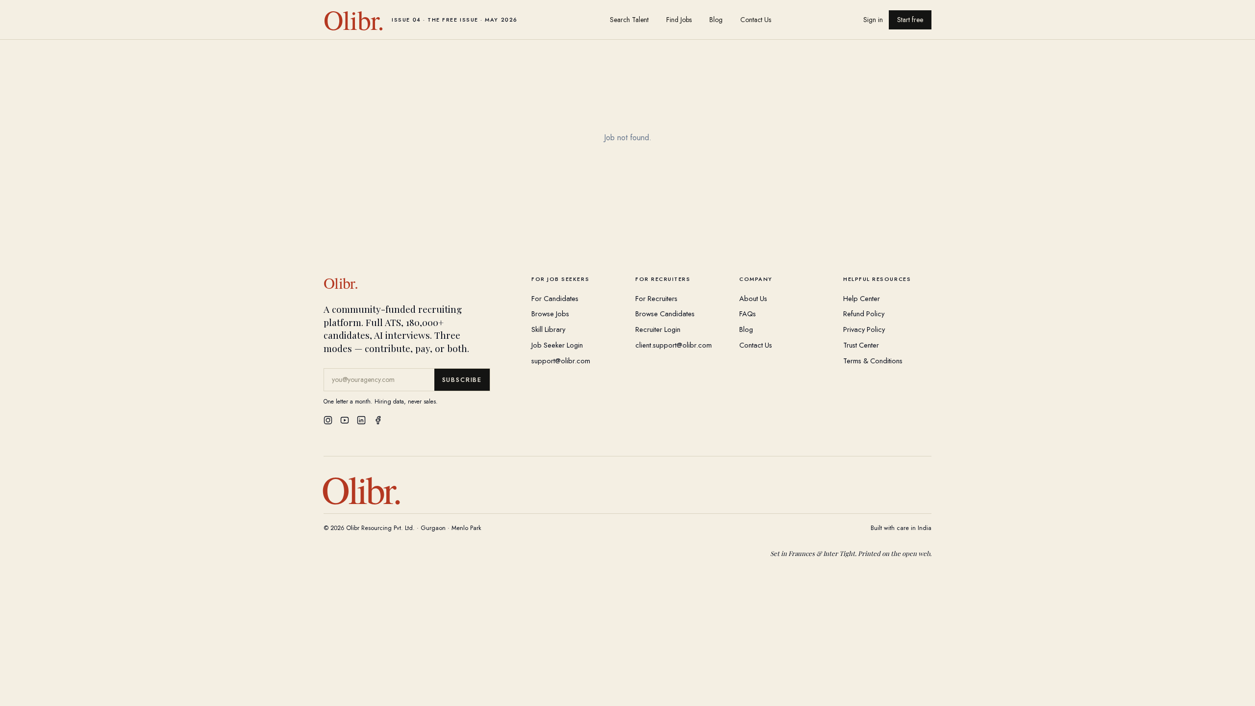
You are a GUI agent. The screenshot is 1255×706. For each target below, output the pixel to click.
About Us (753, 298)
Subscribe (462, 379)
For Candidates (554, 298)
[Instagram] (328, 420)
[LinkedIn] (361, 420)
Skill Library (548, 329)
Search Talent (629, 20)
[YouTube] (344, 420)
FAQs (747, 313)
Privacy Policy (864, 329)
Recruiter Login (657, 329)
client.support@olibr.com (673, 345)
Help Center (861, 298)
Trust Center (861, 345)
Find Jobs (679, 20)
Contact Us (755, 20)
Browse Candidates (665, 313)
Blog (716, 20)
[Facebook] (378, 420)
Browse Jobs (550, 313)
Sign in (873, 20)
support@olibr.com (560, 360)
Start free (910, 20)
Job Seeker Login (557, 345)
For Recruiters (656, 298)
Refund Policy (863, 313)
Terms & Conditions (873, 360)
